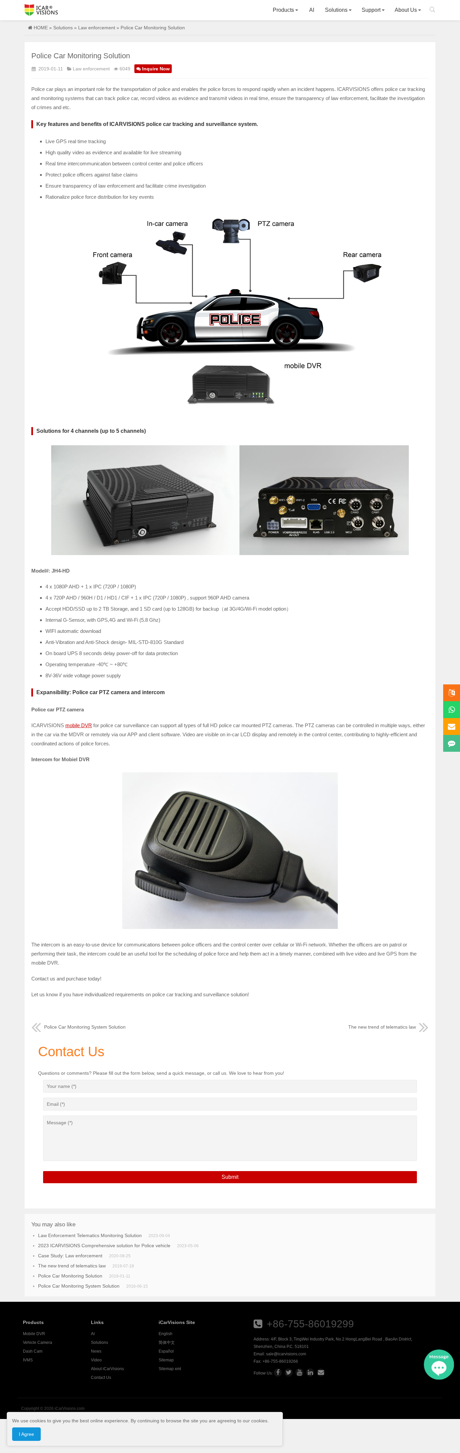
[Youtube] (299, 1372)
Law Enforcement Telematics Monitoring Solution (90, 1235)
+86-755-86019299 (310, 1323)
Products (283, 10)
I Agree (26, 1434)
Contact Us (101, 1377)
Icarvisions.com (41, 10)
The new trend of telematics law (382, 1027)
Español (166, 1351)
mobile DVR (78, 725)
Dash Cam (32, 1351)
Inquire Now (156, 68)
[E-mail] (321, 1372)
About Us (406, 10)
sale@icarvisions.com (286, 1354)
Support (371, 10)
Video (96, 1360)
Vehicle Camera (37, 1342)
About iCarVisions (107, 1368)
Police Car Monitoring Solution (70, 1276)
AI (311, 10)
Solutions (336, 10)
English (165, 1333)
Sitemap (166, 1360)
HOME (41, 27)
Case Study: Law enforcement (70, 1255)
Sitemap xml (170, 1368)
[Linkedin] (310, 1372)
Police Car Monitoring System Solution (85, 1027)
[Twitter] (289, 1372)
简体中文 (167, 1342)
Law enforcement (96, 27)
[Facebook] (278, 1372)
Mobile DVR (34, 1333)
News (96, 1351)
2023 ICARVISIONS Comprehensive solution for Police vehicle (104, 1245)
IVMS (28, 1360)
